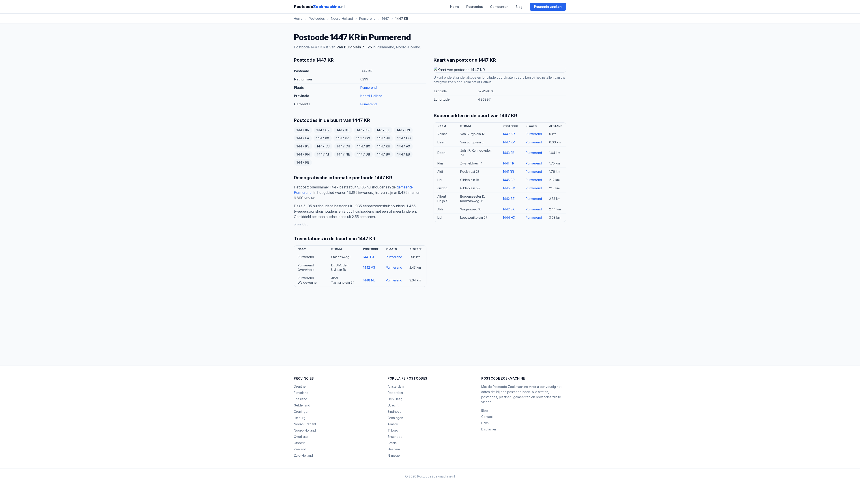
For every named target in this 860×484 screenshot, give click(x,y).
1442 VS (369, 267)
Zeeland (300, 449)
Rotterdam (395, 393)
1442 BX (509, 209)
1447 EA (303, 138)
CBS (305, 224)
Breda (392, 443)
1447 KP (363, 130)
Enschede (395, 437)
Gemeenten (499, 7)
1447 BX (363, 146)
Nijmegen (395, 455)
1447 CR (322, 130)
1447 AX (403, 146)
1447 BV (383, 154)
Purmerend (368, 87)
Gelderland (302, 405)
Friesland (300, 399)
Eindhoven (395, 411)
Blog (519, 7)
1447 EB (403, 154)
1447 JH (383, 138)
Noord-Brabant (305, 424)
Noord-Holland (371, 96)
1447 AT (323, 154)
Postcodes (474, 7)
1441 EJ (368, 257)
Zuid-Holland (303, 455)
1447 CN (403, 130)
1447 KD (343, 130)
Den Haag (395, 399)
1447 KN (303, 154)
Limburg (299, 418)
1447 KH (383, 146)
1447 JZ (383, 130)
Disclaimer (488, 429)
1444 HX (509, 217)
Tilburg (393, 430)
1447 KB (303, 162)
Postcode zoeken (548, 7)
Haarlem (394, 449)
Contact (487, 417)
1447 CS (323, 146)
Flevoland (301, 393)
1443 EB (508, 153)
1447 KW (363, 138)
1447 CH (343, 146)
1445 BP (509, 180)
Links (485, 423)
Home (454, 7)
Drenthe (300, 386)
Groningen (301, 411)
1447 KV (303, 146)
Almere (393, 424)
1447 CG (404, 138)
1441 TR (508, 163)
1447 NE (343, 154)
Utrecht (299, 443)
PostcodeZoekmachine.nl (436, 476)
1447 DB (363, 154)
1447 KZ (342, 138)
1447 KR (303, 130)
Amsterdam (396, 386)
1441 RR (508, 171)
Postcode (319, 6)
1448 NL (369, 280)
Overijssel (301, 437)
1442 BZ (509, 199)
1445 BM (509, 188)
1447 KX (322, 138)
